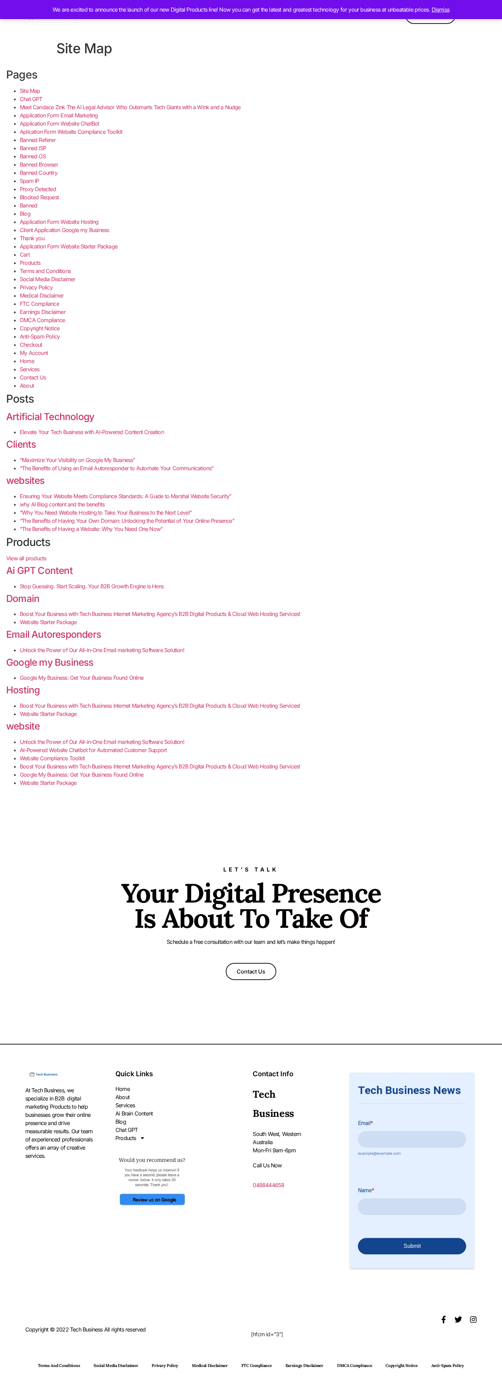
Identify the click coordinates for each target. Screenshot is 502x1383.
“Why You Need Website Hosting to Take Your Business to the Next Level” (106, 512)
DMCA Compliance (42, 320)
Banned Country (38, 172)
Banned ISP (33, 148)
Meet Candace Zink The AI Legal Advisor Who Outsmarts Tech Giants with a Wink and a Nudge (130, 107)
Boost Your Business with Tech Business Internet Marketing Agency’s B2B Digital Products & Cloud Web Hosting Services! (160, 613)
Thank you (32, 238)
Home (27, 361)
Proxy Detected (38, 189)
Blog (25, 213)
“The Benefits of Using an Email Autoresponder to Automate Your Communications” (117, 468)
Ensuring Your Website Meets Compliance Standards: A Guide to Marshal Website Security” (125, 496)
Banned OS (33, 156)
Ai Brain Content (134, 1113)
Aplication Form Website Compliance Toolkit (71, 131)
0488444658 (268, 1185)
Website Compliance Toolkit (52, 758)
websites (25, 480)
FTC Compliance (39, 303)
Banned (28, 205)
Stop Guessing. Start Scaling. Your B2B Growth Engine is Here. (92, 586)
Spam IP (29, 180)
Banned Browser (39, 164)
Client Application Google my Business (64, 230)
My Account (34, 352)
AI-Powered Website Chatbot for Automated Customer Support (93, 750)
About (27, 385)
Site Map (30, 90)
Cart (25, 254)
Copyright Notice (39, 328)
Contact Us (33, 377)
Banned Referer (38, 139)
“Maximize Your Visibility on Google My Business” (77, 460)
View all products (26, 558)
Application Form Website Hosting (59, 221)
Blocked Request (39, 197)
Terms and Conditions (45, 271)
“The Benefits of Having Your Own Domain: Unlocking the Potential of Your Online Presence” (127, 520)
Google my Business (50, 662)
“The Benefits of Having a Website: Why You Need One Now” (91, 528)
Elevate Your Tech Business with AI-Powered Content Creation (92, 432)
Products (30, 262)
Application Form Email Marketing (59, 115)
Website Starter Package (48, 622)
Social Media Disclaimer (47, 279)
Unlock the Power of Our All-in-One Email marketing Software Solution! (102, 650)
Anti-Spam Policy (40, 336)
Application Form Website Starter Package (68, 246)
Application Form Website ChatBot (59, 123)
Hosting (23, 690)
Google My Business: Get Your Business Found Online (81, 677)
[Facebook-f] (443, 1319)
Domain (22, 598)
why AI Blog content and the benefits (62, 504)
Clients (21, 444)
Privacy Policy (36, 287)
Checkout (31, 344)
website (23, 726)
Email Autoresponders (53, 634)
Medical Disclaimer (42, 295)
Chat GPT (31, 99)
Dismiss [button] (440, 9)
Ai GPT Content (39, 570)
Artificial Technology (50, 416)
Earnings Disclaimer (43, 311)
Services (30, 369)
